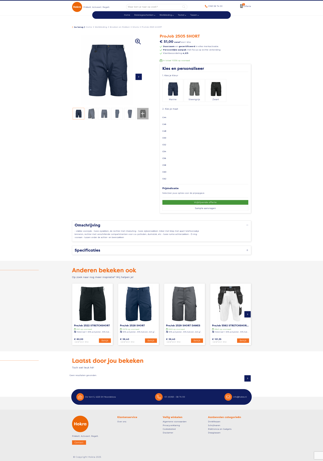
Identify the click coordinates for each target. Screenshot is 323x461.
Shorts (135, 27)
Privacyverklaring (171, 425)
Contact (79, 442)
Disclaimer (168, 433)
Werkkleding (165, 15)
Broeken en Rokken (120, 27)
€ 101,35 (219, 340)
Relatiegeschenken (144, 15)
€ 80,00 (81, 340)
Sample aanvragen (205, 208)
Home (89, 27)
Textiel (181, 15)
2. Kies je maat (170, 109)
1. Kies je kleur (170, 75)
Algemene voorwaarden (175, 422)
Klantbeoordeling (175, 53)
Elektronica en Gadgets (220, 429)
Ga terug (78, 27)
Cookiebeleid (169, 429)
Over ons (121, 422)
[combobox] (154, 7)
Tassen (193, 15)
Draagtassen (214, 433)
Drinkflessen (214, 422)
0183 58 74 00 (215, 6)
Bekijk (104, 340)
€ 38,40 (127, 340)
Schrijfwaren (214, 425)
